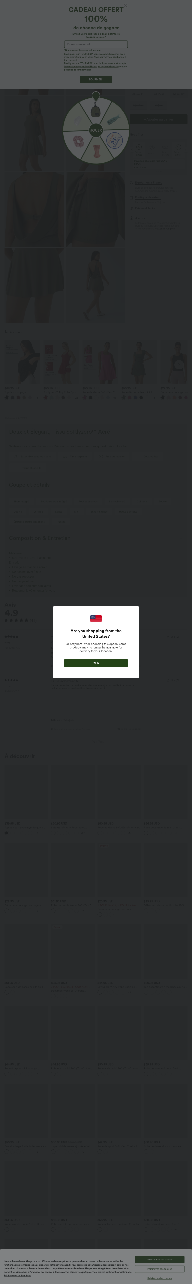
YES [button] (96, 663)
